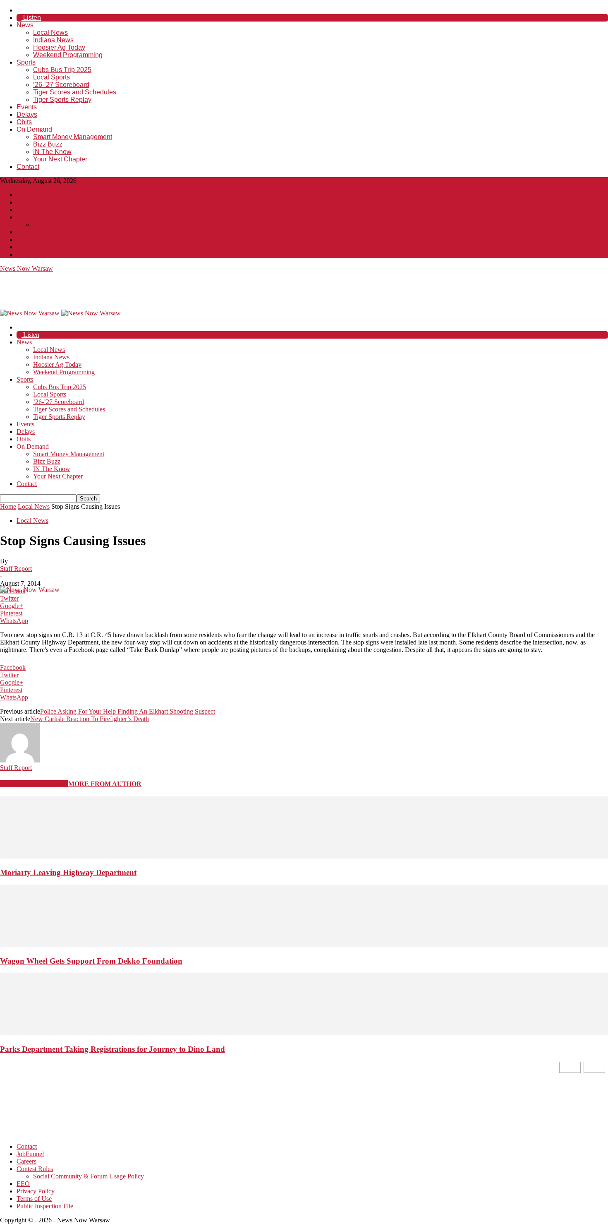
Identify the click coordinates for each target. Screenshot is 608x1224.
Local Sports (51, 77)
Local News (50, 32)
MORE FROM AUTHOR (104, 783)
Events (27, 107)
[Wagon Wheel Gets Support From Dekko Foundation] (304, 944)
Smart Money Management (72, 136)
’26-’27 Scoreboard (61, 84)
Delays (27, 114)
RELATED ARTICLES (34, 783)
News (25, 25)
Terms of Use (34, 246)
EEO (23, 232)
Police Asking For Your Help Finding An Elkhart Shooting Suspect (127, 711)
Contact (28, 166)
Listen (31, 17)
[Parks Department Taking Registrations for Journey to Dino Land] (304, 1032)
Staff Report (16, 568)
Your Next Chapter (60, 159)
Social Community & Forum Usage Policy (88, 224)
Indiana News (53, 39)
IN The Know (52, 151)
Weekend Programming (68, 54)
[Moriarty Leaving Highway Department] (304, 856)
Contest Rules (35, 217)
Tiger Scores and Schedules (74, 92)
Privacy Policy (36, 239)
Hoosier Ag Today (59, 47)
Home (8, 506)
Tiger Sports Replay (62, 99)
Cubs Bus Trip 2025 (62, 69)
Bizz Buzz (47, 144)
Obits (24, 121)
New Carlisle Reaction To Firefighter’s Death (89, 718)
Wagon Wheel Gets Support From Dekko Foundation (91, 961)
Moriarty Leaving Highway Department (68, 872)
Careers (26, 209)
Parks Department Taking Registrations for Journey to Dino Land (112, 1049)
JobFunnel (30, 202)
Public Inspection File (45, 254)
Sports (26, 62)
